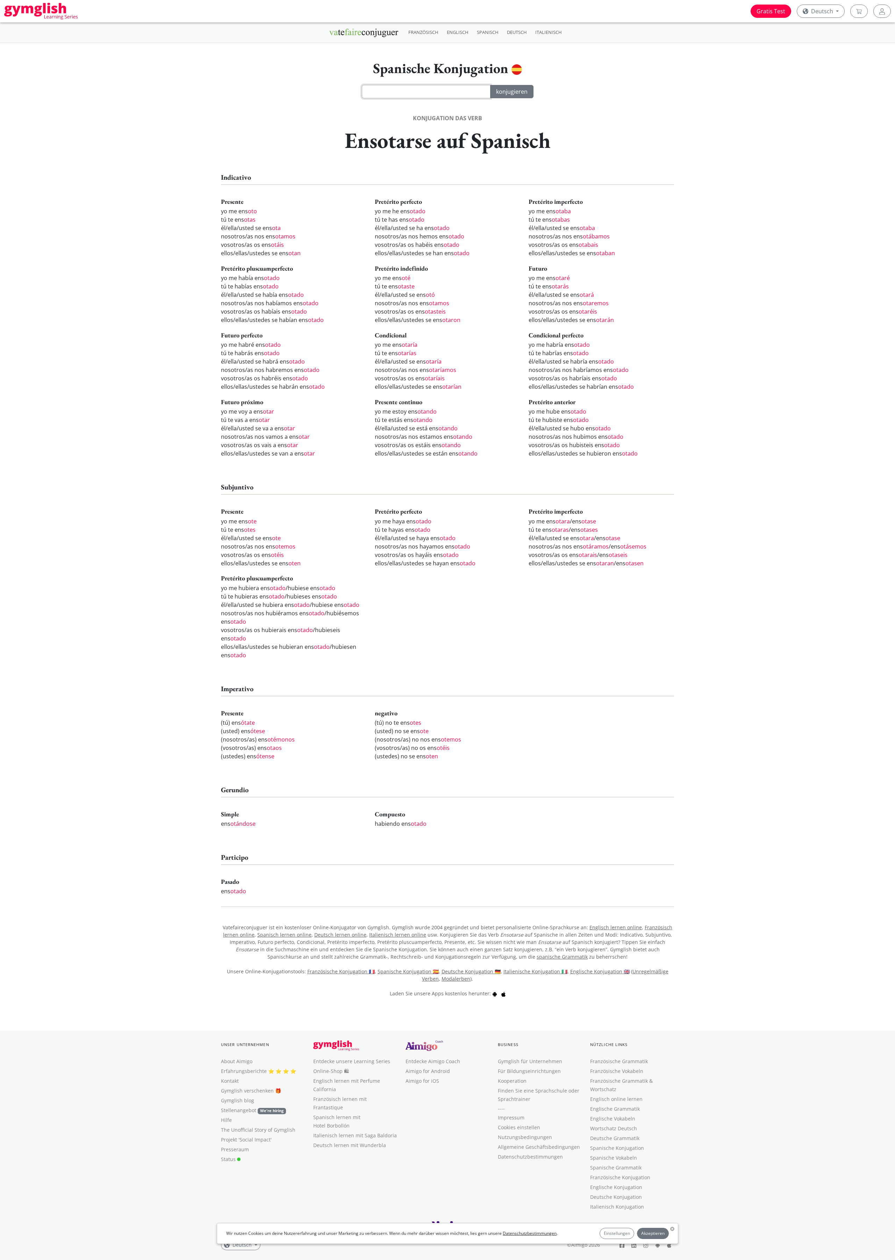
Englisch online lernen (616, 1099)
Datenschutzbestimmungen (530, 1233)
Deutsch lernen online (340, 934)
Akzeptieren (653, 1233)
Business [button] (508, 1044)
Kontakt (230, 1081)
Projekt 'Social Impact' (246, 1139)
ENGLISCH (457, 32)
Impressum (511, 1117)
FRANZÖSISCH (423, 32)
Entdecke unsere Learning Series (351, 1061)
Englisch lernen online (615, 927)
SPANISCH (488, 32)
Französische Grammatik (619, 1061)
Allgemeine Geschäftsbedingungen (539, 1147)
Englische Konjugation (616, 1187)
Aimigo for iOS (422, 1081)
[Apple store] (503, 993)
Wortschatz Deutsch (613, 1128)
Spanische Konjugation (617, 1148)
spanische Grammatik (562, 956)
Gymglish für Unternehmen (530, 1061)
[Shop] (859, 11)
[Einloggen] (882, 11)
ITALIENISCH (548, 32)
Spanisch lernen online (284, 934)
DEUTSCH (517, 32)
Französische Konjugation (620, 1177)
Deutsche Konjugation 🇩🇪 (471, 971)
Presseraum (235, 1149)
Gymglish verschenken (247, 1090)
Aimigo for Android (428, 1071)
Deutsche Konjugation (616, 1197)
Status (229, 1159)
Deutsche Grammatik (614, 1138)
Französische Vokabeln (616, 1071)
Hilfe (226, 1120)
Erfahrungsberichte (244, 1071)
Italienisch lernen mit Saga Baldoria (355, 1135)
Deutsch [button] (822, 11)
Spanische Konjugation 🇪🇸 (408, 971)
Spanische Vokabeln (613, 1157)
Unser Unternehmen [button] (245, 1044)
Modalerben (456, 978)
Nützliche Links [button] (609, 1044)
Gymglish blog (237, 1100)
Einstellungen (617, 1233)
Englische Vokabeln (612, 1118)
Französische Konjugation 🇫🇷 (341, 971)
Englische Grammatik (615, 1108)
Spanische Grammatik (616, 1167)
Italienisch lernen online (397, 934)
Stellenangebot (252, 1110)
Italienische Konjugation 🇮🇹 (535, 971)
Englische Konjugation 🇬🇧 (600, 971)
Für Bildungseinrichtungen (529, 1071)
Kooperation (512, 1081)
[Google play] (494, 993)
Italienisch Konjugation (617, 1206)
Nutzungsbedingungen (525, 1137)
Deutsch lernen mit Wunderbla (349, 1145)
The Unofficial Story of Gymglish (258, 1129)
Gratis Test (771, 11)
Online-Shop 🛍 (331, 1071)
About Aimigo (236, 1061)
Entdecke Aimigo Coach (433, 1061)
